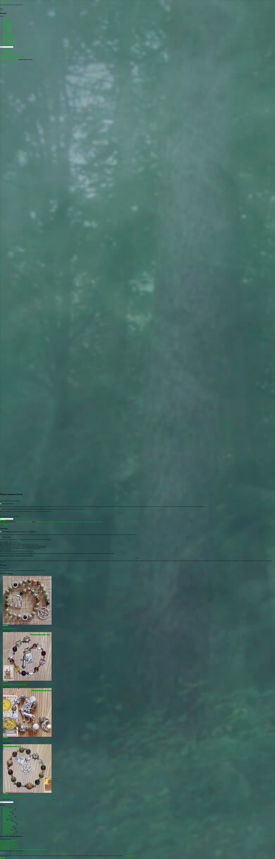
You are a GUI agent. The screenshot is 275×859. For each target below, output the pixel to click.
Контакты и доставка (8, 53)
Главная (5, 49)
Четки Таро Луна (8, 740)
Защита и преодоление (8, 34)
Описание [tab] (5, 524)
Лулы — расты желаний (9, 20)
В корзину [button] (5, 625)
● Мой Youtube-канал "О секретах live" (9, 846)
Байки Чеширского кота (8, 50)
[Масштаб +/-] (0, 852)
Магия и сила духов (8, 40)
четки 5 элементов (53, 521)
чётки (46, 521)
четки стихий (71, 521)
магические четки (40, 521)
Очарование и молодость (9, 41)
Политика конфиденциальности (19, 849)
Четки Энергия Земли (9, 628)
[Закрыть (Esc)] (4, 852)
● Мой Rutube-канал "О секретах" (8, 840)
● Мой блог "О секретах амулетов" (8, 844)
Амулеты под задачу (8, 52)
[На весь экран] (2, 852)
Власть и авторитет (7, 32)
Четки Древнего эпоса (8, 27)
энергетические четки (88, 521)
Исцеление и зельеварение (9, 36)
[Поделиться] (3, 852)
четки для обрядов (62, 521)
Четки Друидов (6, 29)
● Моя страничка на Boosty (6, 841)
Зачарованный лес (6, 2)
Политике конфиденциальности (131, 855)
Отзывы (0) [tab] (5, 525)
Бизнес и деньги (7, 31)
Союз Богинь (6, 23)
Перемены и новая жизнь (9, 43)
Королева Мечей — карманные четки (14, 684)
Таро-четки (5, 26)
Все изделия (6, 18)
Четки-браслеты (7, 22)
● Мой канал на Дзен (5, 848)
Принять (2, 858)
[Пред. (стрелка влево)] (0, 853)
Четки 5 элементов (7, 25)
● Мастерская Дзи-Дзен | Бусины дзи (9, 843)
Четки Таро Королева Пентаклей (13, 796)
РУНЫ (4, 30)
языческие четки (98, 521)
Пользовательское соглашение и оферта (37, 849)
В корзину (3, 520)
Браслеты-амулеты (7, 21)
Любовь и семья (7, 39)
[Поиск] (14, 47)
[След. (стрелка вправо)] (2, 853)
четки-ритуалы (78, 521)
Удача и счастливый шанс (9, 44)
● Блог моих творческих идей (7, 845)
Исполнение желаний (8, 35)
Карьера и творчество (8, 38)
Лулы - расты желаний (8, 809)
